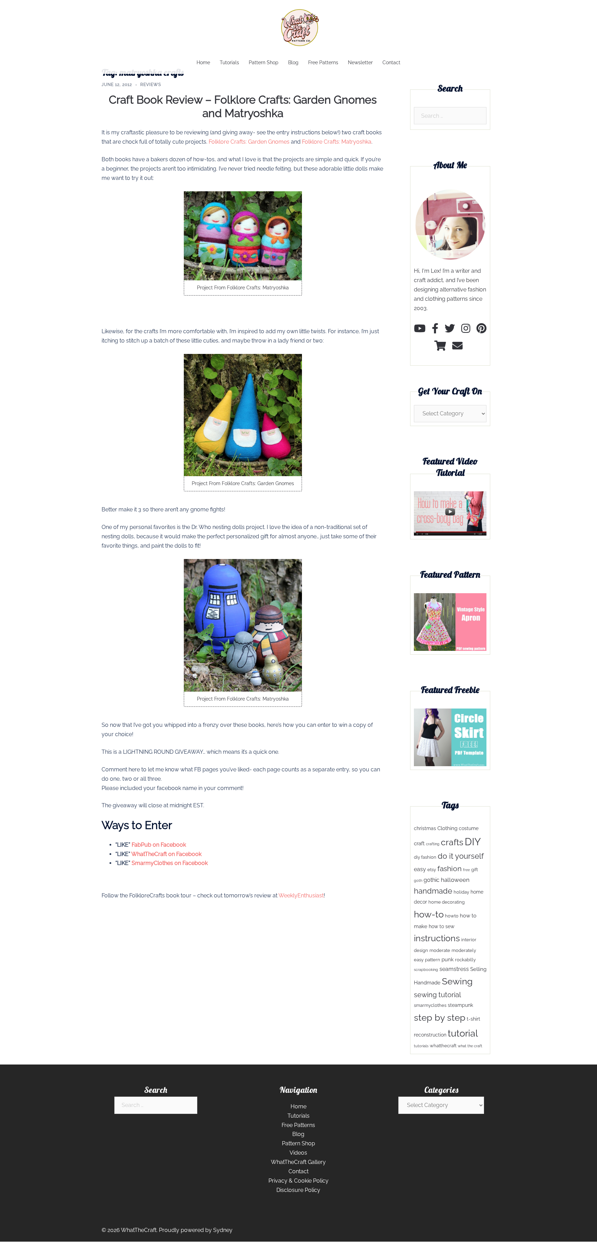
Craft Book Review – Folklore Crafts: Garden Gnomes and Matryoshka (243, 106)
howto (451, 915)
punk (448, 959)
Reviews (150, 84)
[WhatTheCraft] (298, 30)
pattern (432, 959)
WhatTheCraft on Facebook (166, 854)
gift (474, 869)
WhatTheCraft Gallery (298, 1162)
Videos (298, 1152)
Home (203, 62)
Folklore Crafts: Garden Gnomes (249, 141)
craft (419, 843)
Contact (391, 62)
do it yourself (461, 856)
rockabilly (465, 959)
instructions (437, 938)
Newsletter (360, 62)
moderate (439, 950)
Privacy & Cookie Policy (298, 1180)
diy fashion (425, 857)
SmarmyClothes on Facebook (170, 863)
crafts (452, 842)
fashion (449, 868)
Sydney (223, 1230)
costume (468, 828)
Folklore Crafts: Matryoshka (336, 141)
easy (420, 869)
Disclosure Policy (298, 1190)
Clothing (447, 828)
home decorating (446, 902)
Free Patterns (323, 62)
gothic (431, 880)
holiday (461, 892)
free (466, 870)
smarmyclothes (430, 1005)
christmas (425, 828)
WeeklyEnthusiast (301, 895)
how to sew (441, 926)
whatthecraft (443, 1045)
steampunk (460, 1005)
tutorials (421, 1046)
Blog (293, 62)
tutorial (463, 1033)
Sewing (457, 981)
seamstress (454, 969)
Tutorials (229, 62)
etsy (431, 869)
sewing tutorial (437, 995)
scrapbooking (426, 969)
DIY (473, 842)
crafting (432, 844)
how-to (429, 914)
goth (418, 880)
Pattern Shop (263, 62)
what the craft (470, 1046)
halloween (455, 879)
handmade (433, 891)
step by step (439, 1017)
